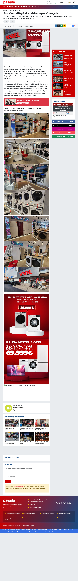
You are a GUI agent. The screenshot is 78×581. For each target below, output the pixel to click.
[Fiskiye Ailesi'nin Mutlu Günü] (27, 436)
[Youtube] (64, 503)
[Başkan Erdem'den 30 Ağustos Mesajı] (42, 436)
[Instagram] (62, 503)
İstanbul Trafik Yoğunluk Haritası (64, 514)
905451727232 (34, 504)
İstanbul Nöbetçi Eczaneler (13, 513)
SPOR (20, 6)
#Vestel (12, 21)
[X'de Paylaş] (58, 25)
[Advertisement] (63, 38)
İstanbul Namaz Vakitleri (48, 513)
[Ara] (69, 6)
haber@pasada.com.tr (35, 507)
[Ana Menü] (74, 6)
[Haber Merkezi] (8, 408)
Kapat (51, 531)
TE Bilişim (72, 526)
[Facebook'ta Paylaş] (56, 25)
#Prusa (6, 21)
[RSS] (70, 503)
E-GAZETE (37, 6)
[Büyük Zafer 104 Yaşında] (12, 423)
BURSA (25, 6)
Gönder (8, 481)
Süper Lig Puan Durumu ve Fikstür (12, 518)
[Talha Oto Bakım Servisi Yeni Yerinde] (27, 423)
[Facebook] (56, 503)
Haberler (5, 10)
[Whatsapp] (67, 503)
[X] (59, 503)
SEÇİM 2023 (26, 525)
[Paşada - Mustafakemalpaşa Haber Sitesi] (9, 2)
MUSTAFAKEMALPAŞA (10, 6)
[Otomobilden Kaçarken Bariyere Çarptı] (12, 436)
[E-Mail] (14, 410)
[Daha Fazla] (64, 25)
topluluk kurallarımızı (18, 486)
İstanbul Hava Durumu (29, 513)
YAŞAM (30, 6)
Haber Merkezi (18, 407)
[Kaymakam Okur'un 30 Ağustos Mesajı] (42, 423)
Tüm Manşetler (27, 518)
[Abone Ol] (73, 26)
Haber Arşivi (62, 518)
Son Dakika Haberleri (46, 518)
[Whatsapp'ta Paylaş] (61, 25)
